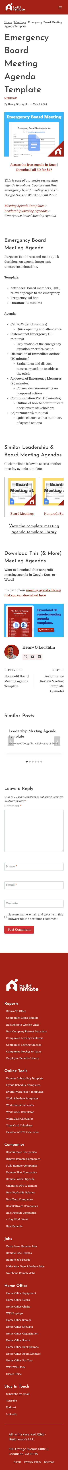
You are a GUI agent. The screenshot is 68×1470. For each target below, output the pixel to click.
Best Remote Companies (21, 1152)
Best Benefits (14, 1226)
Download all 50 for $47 (34, 170)
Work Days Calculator (19, 1118)
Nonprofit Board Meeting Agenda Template (16, 678)
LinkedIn (11, 1414)
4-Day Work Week (17, 1219)
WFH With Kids (15, 1367)
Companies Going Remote (22, 1017)
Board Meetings (22, 513)
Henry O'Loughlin (18, 104)
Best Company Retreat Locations (26, 1031)
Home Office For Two (19, 1360)
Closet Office (14, 1374)
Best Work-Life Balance (20, 1192)
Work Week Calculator (20, 1112)
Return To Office (16, 1011)
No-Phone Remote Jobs (20, 1273)
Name (11, 866)
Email (11, 885)
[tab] (27, 762)
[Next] (57, 741)
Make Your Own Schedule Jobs (25, 1266)
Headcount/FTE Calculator (22, 1132)
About (17, 1461)
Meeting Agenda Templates (24, 206)
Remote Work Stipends (20, 1179)
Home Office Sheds (18, 1340)
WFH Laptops (14, 1313)
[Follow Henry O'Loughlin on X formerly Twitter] (25, 657)
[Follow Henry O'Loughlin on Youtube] (32, 657)
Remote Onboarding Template (24, 1078)
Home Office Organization (22, 1333)
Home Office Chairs (18, 1306)
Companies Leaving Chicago (23, 1044)
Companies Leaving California (24, 1038)
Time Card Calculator (19, 1125)
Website (12, 903)
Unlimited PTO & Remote (22, 1185)
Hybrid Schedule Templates (23, 1085)
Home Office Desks (18, 1299)
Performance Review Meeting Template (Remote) (52, 681)
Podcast (11, 1407)
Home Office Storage (19, 1320)
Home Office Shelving (19, 1326)
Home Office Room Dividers (23, 1353)
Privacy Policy (32, 1461)
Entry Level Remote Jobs (21, 1246)
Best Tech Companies (19, 1199)
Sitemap (49, 1461)
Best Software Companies (22, 1206)
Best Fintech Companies (21, 1212)
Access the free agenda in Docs (33, 164)
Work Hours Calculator (20, 1105)
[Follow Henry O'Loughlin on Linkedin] (39, 657)
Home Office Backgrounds (22, 1347)
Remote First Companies (21, 1172)
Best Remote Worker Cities (22, 1024)
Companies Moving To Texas (23, 1051)
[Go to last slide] (11, 741)
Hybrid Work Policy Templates (25, 1091)
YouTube (11, 1400)
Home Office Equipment (21, 1293)
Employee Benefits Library (22, 1058)
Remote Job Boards (18, 1259)
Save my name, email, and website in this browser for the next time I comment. (35, 917)
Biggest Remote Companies (23, 1158)
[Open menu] (60, 7)
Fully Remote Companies (21, 1165)
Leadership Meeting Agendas (25, 211)
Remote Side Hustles (19, 1253)
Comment (12, 806)
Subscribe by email (17, 1393)
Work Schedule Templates (22, 1098)
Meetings (10, 98)
